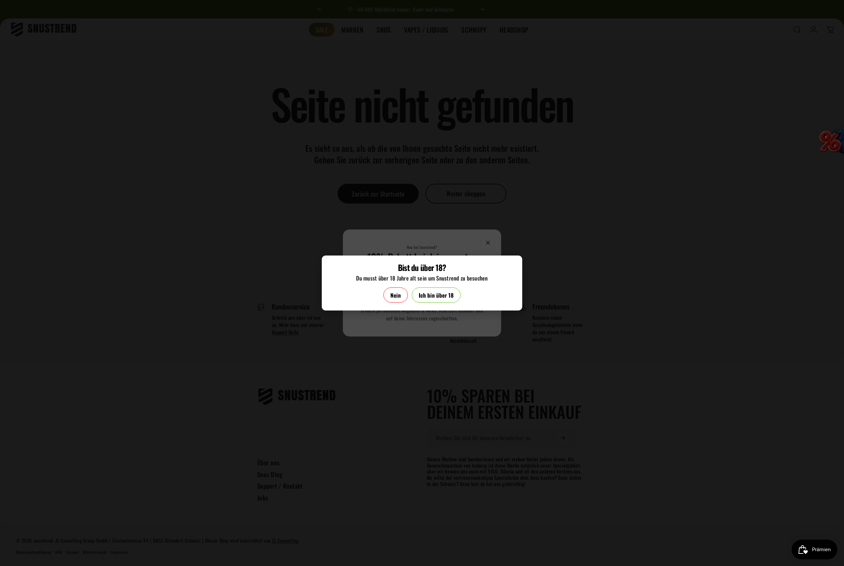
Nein (395, 295)
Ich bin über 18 (436, 295)
